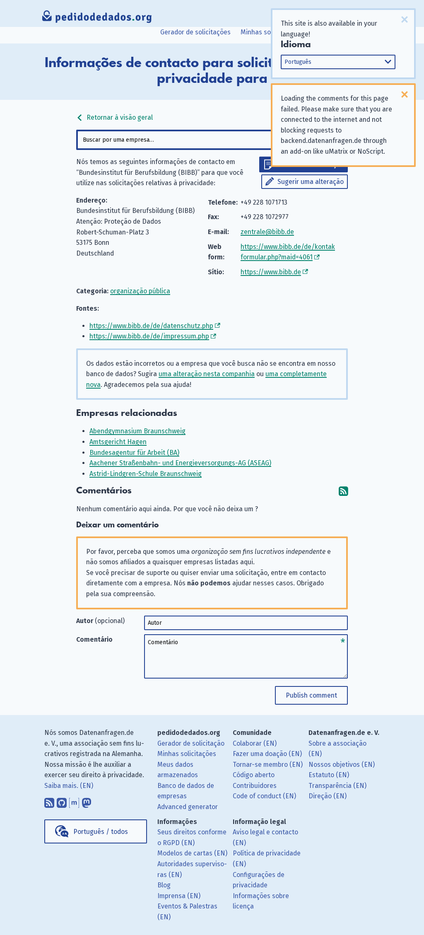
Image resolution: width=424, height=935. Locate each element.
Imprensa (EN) (178, 896)
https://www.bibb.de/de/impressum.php (149, 336)
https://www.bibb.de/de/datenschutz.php (151, 326)
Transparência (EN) (337, 786)
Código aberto (254, 775)
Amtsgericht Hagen (118, 442)
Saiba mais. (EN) (68, 786)
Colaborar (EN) (255, 743)
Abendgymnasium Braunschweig (137, 431)
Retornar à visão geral (119, 117)
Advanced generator (187, 807)
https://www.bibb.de (271, 272)
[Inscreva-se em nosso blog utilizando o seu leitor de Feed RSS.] (49, 801)
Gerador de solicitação (190, 743)
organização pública (140, 291)
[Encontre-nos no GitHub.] (62, 801)
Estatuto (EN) (328, 775)
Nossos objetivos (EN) (341, 764)
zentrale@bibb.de (267, 232)
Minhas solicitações (270, 32)
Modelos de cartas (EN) (192, 853)
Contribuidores (255, 786)
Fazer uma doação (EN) (267, 754)
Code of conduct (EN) (264, 796)
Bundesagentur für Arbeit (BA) (134, 453)
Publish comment (311, 695)
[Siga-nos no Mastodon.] (87, 801)
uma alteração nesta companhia (207, 374)
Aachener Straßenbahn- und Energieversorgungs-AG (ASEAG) (180, 463)
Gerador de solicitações (195, 32)
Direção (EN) (327, 796)
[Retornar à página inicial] (97, 18)
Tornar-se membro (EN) (268, 764)
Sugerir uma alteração (310, 182)
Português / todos (100, 832)
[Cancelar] (404, 19)
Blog (164, 885)
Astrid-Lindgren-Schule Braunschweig (145, 474)
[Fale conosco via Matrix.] (74, 801)
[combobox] (211, 140)
